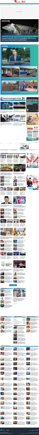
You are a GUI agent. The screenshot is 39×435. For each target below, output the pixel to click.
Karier (37, 433)
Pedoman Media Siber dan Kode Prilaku (25, 433)
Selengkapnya (13, 285)
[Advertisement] (19, 12)
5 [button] (21, 42)
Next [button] (37, 30)
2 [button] (18, 42)
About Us (32, 432)
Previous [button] (1, 30)
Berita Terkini (4, 153)
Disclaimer (31, 433)
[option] (19, 30)
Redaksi (30, 432)
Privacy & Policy (35, 433)
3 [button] (19, 42)
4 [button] (20, 42)
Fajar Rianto (4, 48)
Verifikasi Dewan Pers (36, 432)
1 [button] (17, 42)
